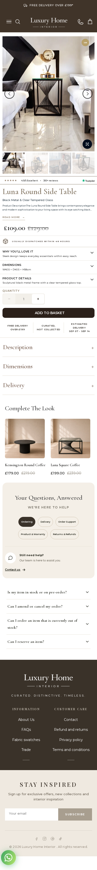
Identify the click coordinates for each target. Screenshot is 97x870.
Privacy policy (71, 740)
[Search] (17, 22)
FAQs (26, 729)
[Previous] (9, 94)
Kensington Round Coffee (25, 465)
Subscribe (75, 814)
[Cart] (90, 22)
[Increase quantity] (38, 299)
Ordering (27, 521)
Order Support (67, 521)
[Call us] (81, 22)
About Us (26, 719)
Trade (26, 749)
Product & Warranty (33, 534)
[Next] (88, 94)
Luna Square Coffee (65, 465)
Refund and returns (71, 729)
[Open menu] (9, 22)
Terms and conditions (71, 749)
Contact (71, 719)
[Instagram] (45, 839)
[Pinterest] (52, 839)
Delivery (45, 521)
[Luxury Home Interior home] (49, 21)
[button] (48, 253)
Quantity (11, 290)
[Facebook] (37, 839)
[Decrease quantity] (9, 299)
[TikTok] (60, 839)
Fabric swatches (26, 740)
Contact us (12, 569)
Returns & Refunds (64, 534)
